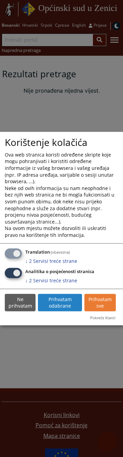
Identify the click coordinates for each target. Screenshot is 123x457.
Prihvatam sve (100, 302)
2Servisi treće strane (51, 261)
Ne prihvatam (20, 302)
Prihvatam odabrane (60, 302)
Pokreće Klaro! (102, 317)
